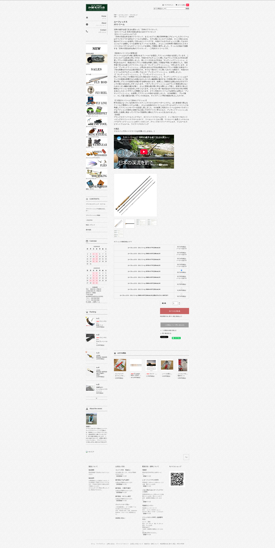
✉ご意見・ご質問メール (93, 302)
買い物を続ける (166, 333)
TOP (115, 15)
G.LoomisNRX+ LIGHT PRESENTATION (140, 374)
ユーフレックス (123, 15)
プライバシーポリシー (122, 544)
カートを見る (183, 5)
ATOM (182, 544)
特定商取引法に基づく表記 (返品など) (171, 316)
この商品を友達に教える (169, 330)
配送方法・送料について (151, 544)
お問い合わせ (111, 544)
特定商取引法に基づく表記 (168, 544)
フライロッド (134, 15)
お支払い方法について (136, 544)
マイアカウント (168, 5)
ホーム (93, 544)
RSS (178, 544)
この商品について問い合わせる (174, 325)
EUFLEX (131, 17)
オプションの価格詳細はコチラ (123, 241)
